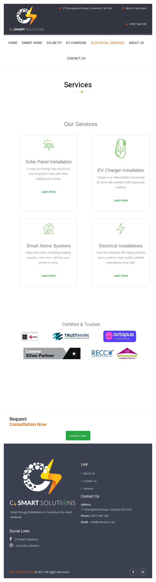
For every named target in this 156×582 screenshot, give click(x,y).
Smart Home (32, 43)
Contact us (76, 58)
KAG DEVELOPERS (22, 572)
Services (88, 488)
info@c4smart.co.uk (102, 522)
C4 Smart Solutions (26, 539)
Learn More (48, 191)
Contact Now (78, 435)
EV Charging (76, 43)
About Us (136, 43)
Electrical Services (108, 43)
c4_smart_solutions (27, 545)
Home (12, 43)
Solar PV (54, 43)
